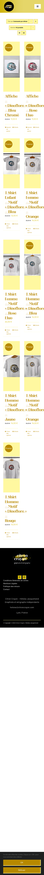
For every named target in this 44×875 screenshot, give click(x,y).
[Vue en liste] (24, 33)
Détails (16, 127)
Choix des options (8, 226)
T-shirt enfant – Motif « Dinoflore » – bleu (16, 202)
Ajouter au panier (8, 129)
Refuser (21, 870)
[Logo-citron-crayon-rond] (9, 2)
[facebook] (19, 577)
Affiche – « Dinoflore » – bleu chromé (16, 105)
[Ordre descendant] (36, 21)
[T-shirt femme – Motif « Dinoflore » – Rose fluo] (11, 265)
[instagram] (24, 577)
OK (21, 862)
